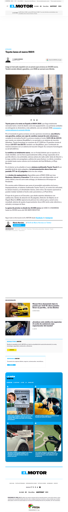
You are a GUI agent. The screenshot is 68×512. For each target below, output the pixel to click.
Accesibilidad (50, 483)
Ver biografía (17, 225)
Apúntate (12, 349)
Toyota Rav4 (21, 230)
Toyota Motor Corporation (11, 230)
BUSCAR (11, 364)
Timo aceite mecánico (56, 1)
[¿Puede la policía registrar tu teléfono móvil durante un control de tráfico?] (48, 414)
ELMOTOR (9, 382)
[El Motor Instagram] (35, 487)
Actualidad (8, 49)
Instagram (49, 218)
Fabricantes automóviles (38, 229)
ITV (15, 1)
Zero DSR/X (20, 1)
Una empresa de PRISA (34, 506)
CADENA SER (31, 382)
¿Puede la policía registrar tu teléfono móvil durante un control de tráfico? (47, 416)
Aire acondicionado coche (43, 1)
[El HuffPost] (53, 6)
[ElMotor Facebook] (31, 487)
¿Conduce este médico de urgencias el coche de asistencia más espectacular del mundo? (47, 324)
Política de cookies (42, 483)
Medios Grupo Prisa (34, 510)
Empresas (29, 229)
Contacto (56, 483)
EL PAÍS (22, 382)
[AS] (41, 6)
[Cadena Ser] (59, 6)
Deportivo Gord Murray (30, 1)
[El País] (36, 6)
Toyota (51, 229)
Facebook (39, 218)
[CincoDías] (46, 6)
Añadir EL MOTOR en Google (55, 59)
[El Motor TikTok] (37, 487)
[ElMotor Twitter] (33, 487)
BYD (12, 1)
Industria (47, 229)
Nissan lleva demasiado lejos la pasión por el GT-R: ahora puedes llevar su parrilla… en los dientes (46, 306)
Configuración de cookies (31, 483)
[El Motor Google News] (40, 487)
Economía (23, 229)
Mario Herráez (18, 59)
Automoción (18, 229)
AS (26, 382)
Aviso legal (12, 483)
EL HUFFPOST (16, 382)
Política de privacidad (20, 483)
